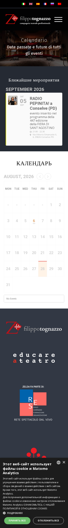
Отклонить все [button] (48, 520)
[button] (34, 513)
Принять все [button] (17, 520)
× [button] (63, 462)
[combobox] (58, 462)
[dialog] (34, 493)
